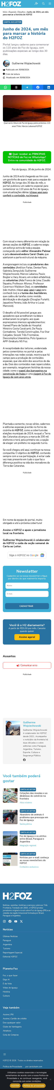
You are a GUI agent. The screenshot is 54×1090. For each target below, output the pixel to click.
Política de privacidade (33, 1085)
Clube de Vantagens (12, 1026)
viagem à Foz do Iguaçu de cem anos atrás (27, 375)
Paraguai (7, 940)
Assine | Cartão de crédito (15, 1018)
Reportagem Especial (12, 952)
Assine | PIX (8, 1014)
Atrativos (7, 1030)
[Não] (50, 1079)
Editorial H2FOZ (10, 956)
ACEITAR (15, 1085)
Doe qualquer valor (12, 1022)
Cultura (6, 995)
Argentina (7, 944)
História (6, 991)
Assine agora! (27, 637)
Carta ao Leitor (12, 22)
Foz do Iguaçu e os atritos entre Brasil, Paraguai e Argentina (33, 839)
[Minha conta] (36, 4)
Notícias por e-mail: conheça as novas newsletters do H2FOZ (34, 860)
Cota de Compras (11, 1034)
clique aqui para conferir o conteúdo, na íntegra (25, 194)
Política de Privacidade (12, 1066)
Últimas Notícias (10, 936)
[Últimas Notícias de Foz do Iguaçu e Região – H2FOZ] (11, 4)
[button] (43, 4)
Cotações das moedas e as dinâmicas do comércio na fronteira (34, 796)
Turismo (6, 948)
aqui (26, 290)
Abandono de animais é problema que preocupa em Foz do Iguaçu (34, 817)
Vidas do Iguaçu (10, 987)
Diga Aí (6, 979)
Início (5, 12)
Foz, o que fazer (10, 975)
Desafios (21, 12)
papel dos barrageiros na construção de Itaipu (25, 372)
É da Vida (7, 983)
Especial (12, 12)
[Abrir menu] (4, 1054)
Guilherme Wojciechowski (26, 63)
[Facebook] (24, 760)
